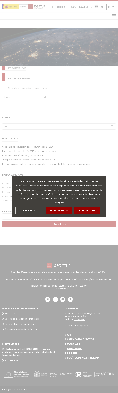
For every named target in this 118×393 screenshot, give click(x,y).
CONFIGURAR (28, 210)
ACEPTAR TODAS (87, 210)
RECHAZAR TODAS (59, 210)
